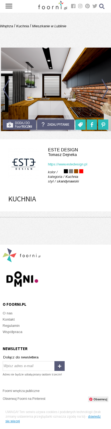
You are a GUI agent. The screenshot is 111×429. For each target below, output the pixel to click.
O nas (8, 313)
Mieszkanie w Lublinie (48, 26)
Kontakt (9, 319)
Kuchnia (22, 26)
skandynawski (68, 181)
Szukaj (102, 6)
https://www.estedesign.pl (67, 164)
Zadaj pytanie (55, 124)
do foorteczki (19, 124)
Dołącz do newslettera (21, 357)
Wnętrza (7, 26)
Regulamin (11, 326)
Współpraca (12, 332)
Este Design (63, 152)
